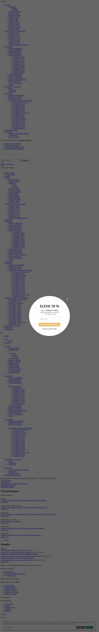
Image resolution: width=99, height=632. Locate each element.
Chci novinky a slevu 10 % (49, 324)
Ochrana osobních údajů (49, 329)
